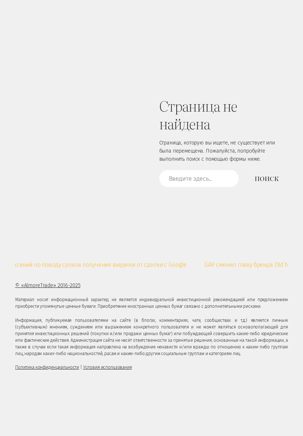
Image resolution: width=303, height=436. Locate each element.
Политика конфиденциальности (47, 367)
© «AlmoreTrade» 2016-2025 (47, 285)
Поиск (266, 178)
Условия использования (107, 367)
